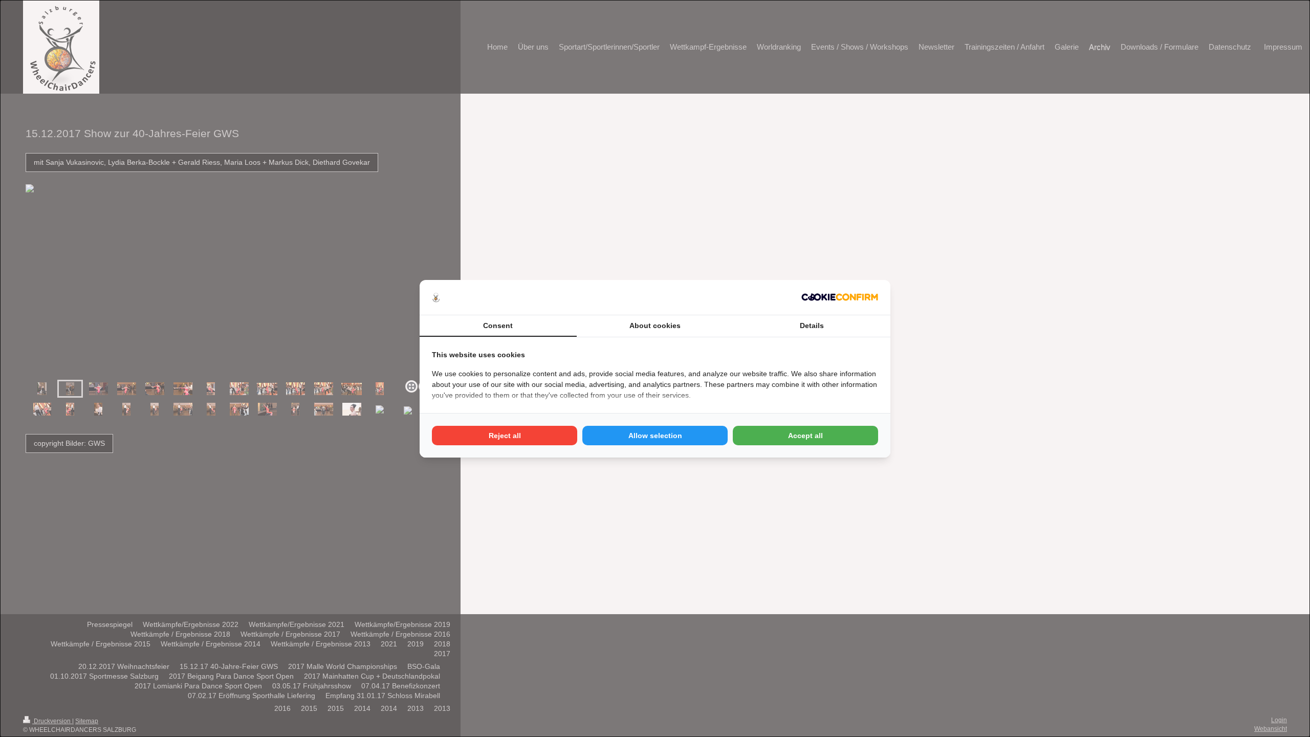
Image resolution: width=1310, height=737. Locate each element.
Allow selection (655, 435)
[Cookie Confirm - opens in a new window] (839, 297)
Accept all (805, 435)
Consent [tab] (498, 325)
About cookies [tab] (655, 325)
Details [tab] (812, 325)
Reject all (505, 435)
